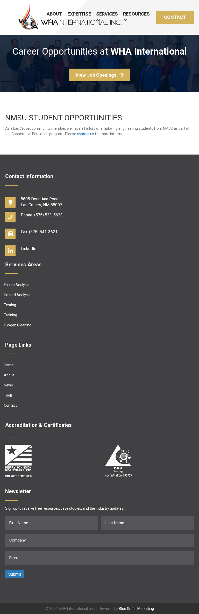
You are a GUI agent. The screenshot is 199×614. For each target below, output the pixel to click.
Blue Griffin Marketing (136, 608)
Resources (136, 14)
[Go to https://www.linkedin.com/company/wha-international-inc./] (99, 250)
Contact (175, 17)
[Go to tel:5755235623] (99, 216)
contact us (85, 134)
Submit (14, 574)
